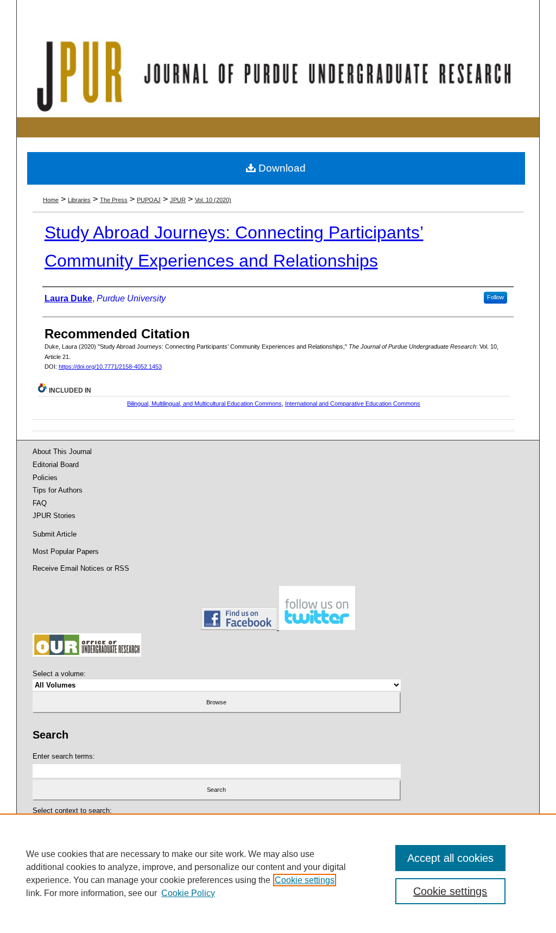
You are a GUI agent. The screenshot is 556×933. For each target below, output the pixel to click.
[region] (278, 873)
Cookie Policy (188, 893)
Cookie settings (304, 880)
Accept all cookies (450, 858)
